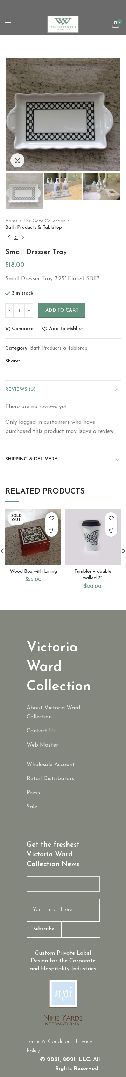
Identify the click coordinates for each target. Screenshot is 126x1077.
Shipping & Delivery (31, 459)
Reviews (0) (20, 389)
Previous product (8, 237)
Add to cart (62, 310)
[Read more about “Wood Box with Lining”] (52, 531)
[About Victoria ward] (63, 712)
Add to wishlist (66, 329)
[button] (111, 531)
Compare (23, 329)
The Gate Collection (44, 221)
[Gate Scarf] (63, 807)
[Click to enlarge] (17, 160)
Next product (22, 237)
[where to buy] (63, 779)
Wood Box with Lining (33, 571)
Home (11, 221)
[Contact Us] (63, 731)
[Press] (63, 793)
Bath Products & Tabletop (33, 227)
